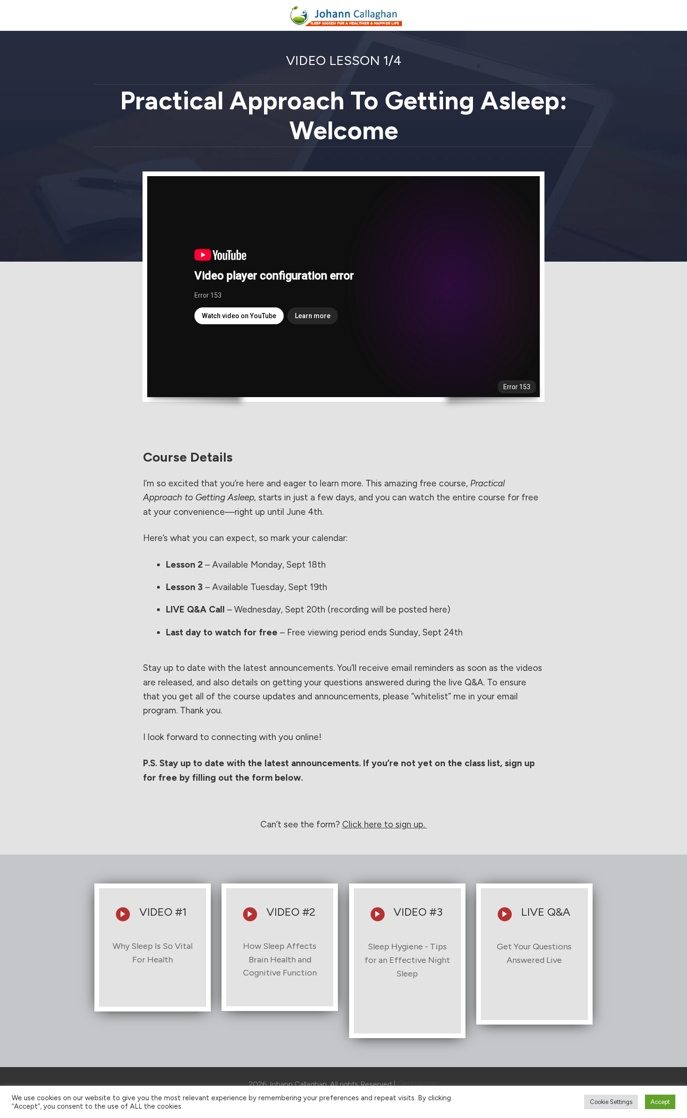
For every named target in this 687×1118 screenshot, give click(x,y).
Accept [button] (660, 1101)
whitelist (431, 696)
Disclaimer (418, 1083)
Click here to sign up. (383, 824)
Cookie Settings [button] (611, 1101)
